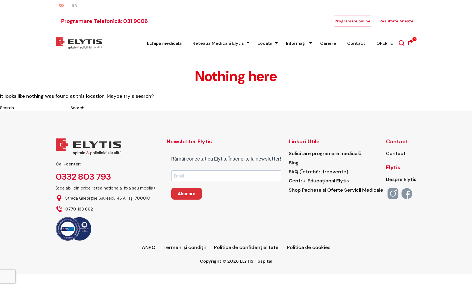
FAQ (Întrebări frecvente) (318, 172)
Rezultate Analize (396, 21)
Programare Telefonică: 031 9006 (104, 21)
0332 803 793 (83, 176)
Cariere (328, 43)
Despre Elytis (401, 179)
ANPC (148, 247)
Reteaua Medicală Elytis (218, 43)
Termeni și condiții (184, 247)
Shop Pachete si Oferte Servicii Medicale (336, 190)
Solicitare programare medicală (325, 153)
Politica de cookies (309, 247)
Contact (356, 43)
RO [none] (61, 5)
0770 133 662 (79, 209)
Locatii (265, 43)
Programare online (352, 21)
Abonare (186, 193)
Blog (294, 163)
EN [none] (74, 5)
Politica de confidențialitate (246, 247)
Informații (296, 43)
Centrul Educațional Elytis (319, 181)
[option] (74, 6)
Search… (8, 108)
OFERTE (384, 43)
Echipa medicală (164, 43)
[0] (411, 45)
